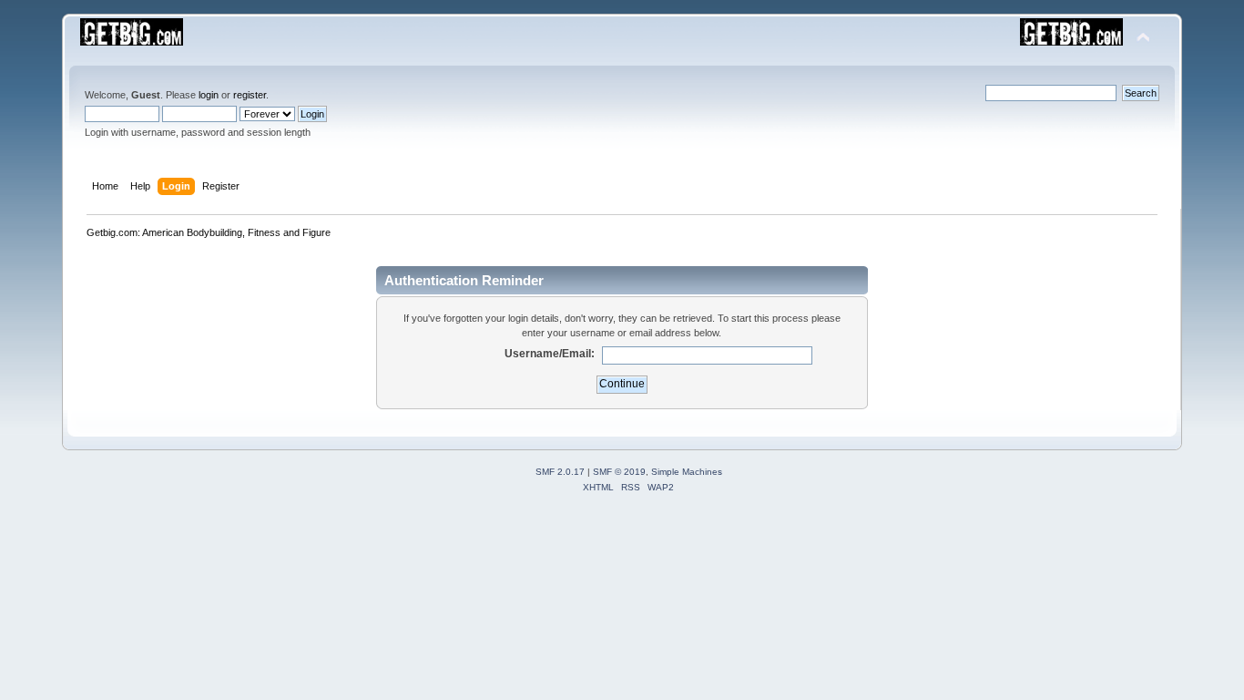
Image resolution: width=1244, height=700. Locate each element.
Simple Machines (686, 472)
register (249, 94)
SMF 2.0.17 (560, 472)
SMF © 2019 (619, 472)
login (209, 94)
